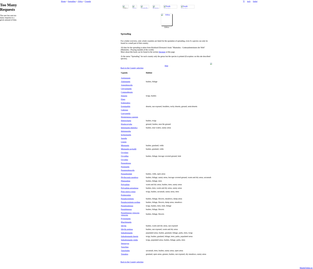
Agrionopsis (125, 78)
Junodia (124, 138)
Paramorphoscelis (127, 170)
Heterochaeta (126, 121)
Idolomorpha (126, 131)
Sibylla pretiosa (127, 229)
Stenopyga (125, 243)
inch (248, 1)
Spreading (72, 1)
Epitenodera (125, 103)
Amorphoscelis (127, 85)
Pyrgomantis (126, 219)
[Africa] (166, 25)
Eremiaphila (125, 106)
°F (244, 1)
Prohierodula (126, 195)
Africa (80, 1)
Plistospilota (125, 181)
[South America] (187, 6)
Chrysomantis (126, 89)
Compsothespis (127, 92)
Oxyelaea (124, 153)
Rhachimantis (126, 222)
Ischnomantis (126, 135)
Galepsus (124, 110)
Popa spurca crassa (128, 192)
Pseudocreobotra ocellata (130, 202)
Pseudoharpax (126, 209)
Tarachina (125, 247)
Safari (255, 1)
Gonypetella (125, 113)
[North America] (170, 6)
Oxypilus (124, 160)
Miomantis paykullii (128, 149)
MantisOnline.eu (306, 268)
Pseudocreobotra (127, 199)
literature (162, 52)
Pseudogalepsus (127, 206)
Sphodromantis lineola (129, 236)
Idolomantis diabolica (129, 128)
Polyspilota (125, 184)
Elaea (123, 99)
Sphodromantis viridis (129, 240)
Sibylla (123, 226)
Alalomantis (125, 82)
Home (63, 1)
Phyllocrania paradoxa (129, 177)
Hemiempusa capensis (129, 117)
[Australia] (145, 6)
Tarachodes (125, 251)
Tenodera (124, 254)
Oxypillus (125, 156)
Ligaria (123, 142)
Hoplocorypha (126, 124)
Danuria (124, 96)
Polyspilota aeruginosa (129, 188)
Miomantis (125, 145)
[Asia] (134, 6)
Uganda (88, 1)
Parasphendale (126, 174)
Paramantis (125, 167)
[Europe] (156, 6)
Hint (166, 66)
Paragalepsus (126, 163)
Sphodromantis (127, 233)
